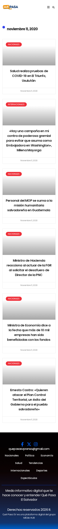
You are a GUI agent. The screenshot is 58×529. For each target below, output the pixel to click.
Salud (18, 463)
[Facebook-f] (22, 444)
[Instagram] (36, 444)
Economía (47, 455)
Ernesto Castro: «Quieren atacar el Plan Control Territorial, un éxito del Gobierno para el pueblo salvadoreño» (29, 399)
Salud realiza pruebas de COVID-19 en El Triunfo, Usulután (29, 76)
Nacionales (12, 455)
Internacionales (20, 470)
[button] (53, 7)
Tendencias (36, 463)
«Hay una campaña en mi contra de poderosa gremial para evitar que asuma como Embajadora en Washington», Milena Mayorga (29, 140)
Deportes (41, 470)
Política (29, 455)
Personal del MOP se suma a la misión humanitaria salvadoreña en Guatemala (29, 205)
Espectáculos (29, 478)
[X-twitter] (29, 444)
